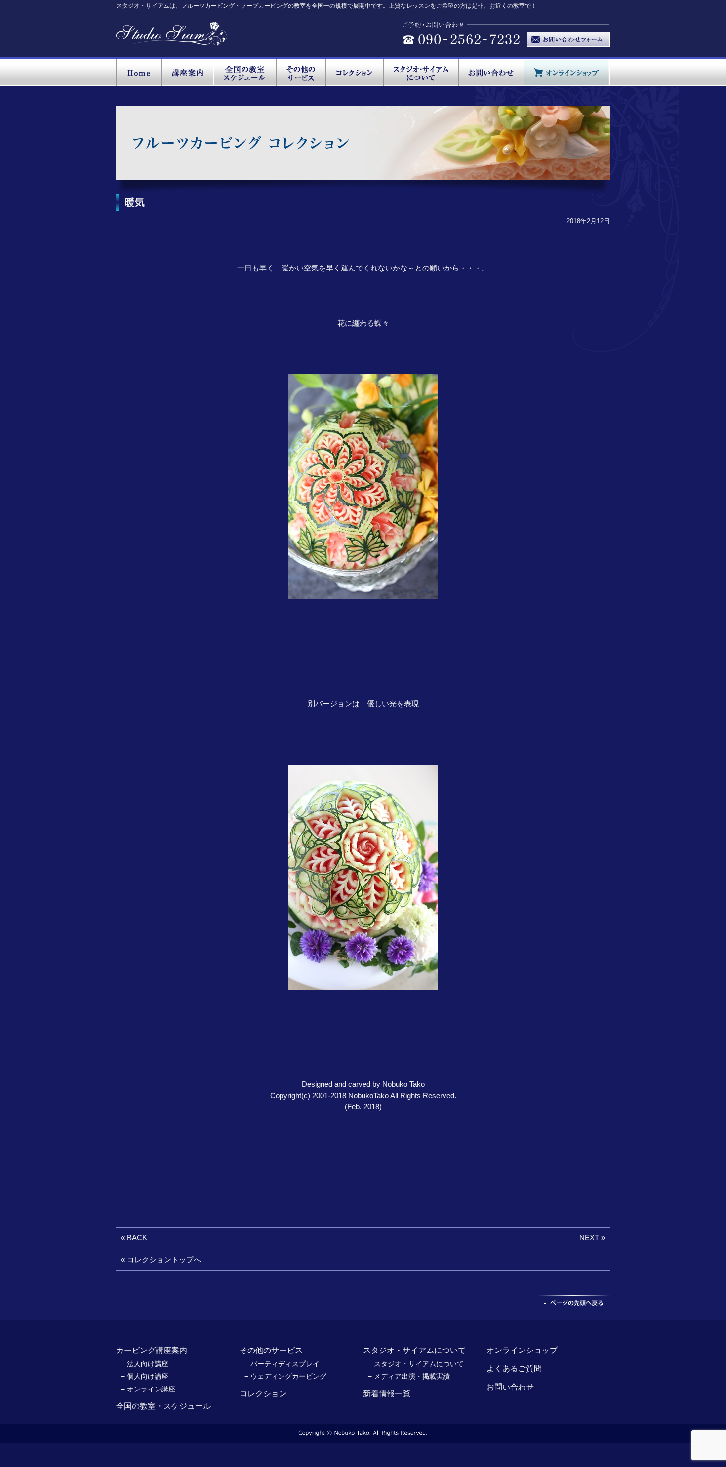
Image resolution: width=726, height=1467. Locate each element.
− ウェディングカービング (285, 1376)
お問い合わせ (510, 1387)
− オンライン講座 (148, 1389)
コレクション (263, 1394)
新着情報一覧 (386, 1394)
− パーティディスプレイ (282, 1364)
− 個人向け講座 (144, 1376)
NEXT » (592, 1238)
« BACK (134, 1238)
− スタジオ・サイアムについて (416, 1364)
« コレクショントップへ (161, 1259)
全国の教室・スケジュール (163, 1406)
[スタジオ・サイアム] (171, 41)
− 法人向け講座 (144, 1364)
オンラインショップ (522, 1350)
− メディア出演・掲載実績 (409, 1376)
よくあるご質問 (514, 1368)
